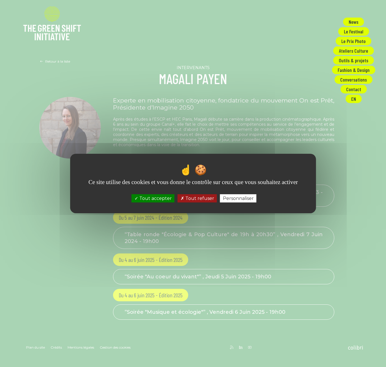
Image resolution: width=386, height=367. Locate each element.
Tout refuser (199, 198)
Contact (353, 89)
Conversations (353, 79)
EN (353, 99)
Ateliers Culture (353, 51)
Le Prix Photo (353, 41)
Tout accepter (155, 198)
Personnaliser (238, 198)
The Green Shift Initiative (52, 24)
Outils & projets (353, 60)
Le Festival (353, 31)
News (353, 22)
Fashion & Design (354, 70)
